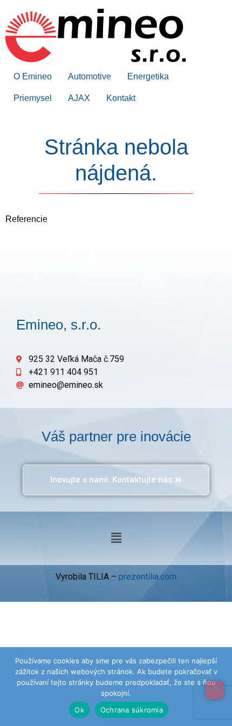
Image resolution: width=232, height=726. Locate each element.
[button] (116, 538)
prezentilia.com (147, 577)
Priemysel (32, 98)
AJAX (79, 98)
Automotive (89, 76)
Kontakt (120, 98)
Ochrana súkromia (131, 709)
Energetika (148, 76)
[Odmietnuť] (215, 690)
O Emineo (32, 76)
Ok (79, 709)
